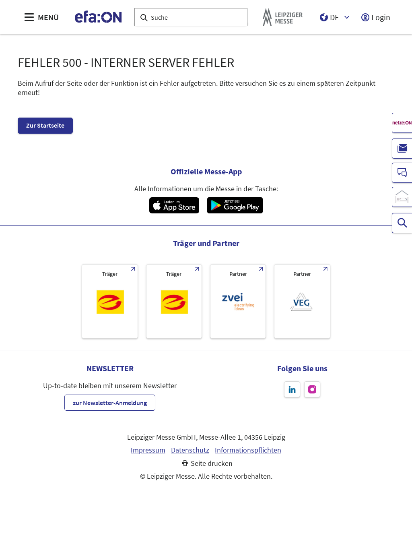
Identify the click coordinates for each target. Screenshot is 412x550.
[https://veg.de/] (302, 301)
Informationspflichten (248, 450)
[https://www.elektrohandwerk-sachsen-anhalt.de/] (174, 301)
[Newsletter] (402, 149)
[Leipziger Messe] (283, 17)
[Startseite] (99, 17)
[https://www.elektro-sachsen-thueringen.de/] (109, 301)
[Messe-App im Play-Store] (235, 205)
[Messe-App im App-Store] (174, 205)
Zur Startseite (45, 125)
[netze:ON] (402, 123)
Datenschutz (190, 450)
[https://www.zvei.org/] (238, 301)
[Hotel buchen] (402, 197)
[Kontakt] (402, 173)
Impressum (148, 450)
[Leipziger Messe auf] (292, 389)
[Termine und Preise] (402, 223)
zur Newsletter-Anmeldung (110, 403)
